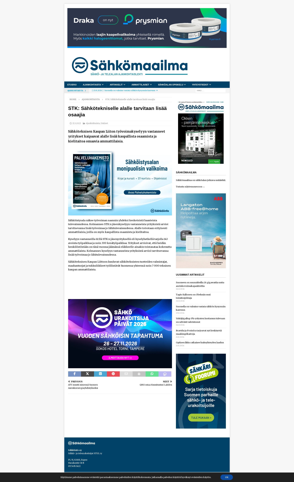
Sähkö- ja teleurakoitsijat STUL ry (85, 453)
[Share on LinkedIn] (100, 374)
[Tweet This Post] (87, 374)
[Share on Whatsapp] (152, 374)
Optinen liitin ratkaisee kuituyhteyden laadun (200, 342)
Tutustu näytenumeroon (189, 186)
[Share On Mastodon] (164, 374)
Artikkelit (116, 84)
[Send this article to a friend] (126, 374)
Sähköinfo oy (75, 450)
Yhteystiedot (200, 84)
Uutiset (104, 123)
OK (226, 477)
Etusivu (72, 84)
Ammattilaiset (140, 84)
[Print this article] (139, 374)
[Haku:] (210, 90)
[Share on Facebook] (74, 374)
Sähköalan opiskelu (170, 84)
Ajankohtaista (92, 84)
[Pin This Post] (113, 374)
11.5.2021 (76, 123)
